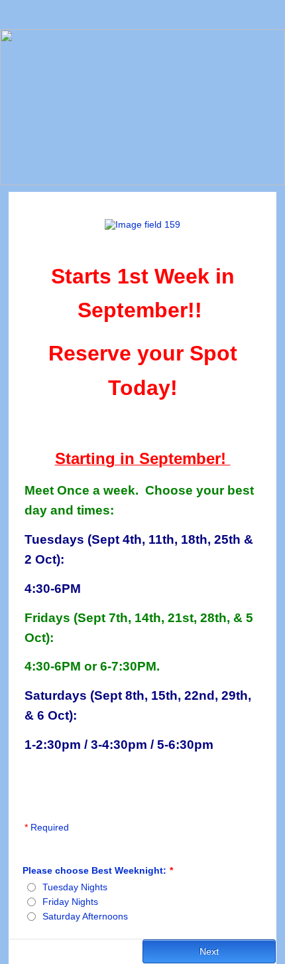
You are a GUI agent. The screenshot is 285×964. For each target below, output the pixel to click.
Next (209, 951)
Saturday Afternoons (85, 916)
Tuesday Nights (74, 887)
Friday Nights (70, 901)
